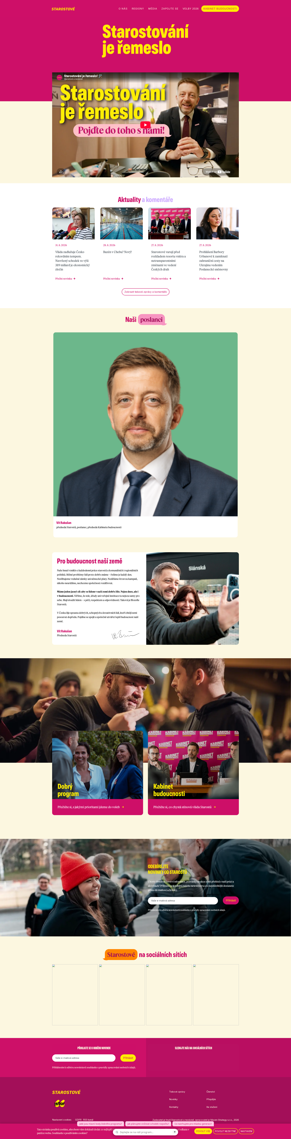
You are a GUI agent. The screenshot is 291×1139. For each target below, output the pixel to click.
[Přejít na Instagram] (221, 66)
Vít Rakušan (63, 522)
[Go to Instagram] (185, 1055)
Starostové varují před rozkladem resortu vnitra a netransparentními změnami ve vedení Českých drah (168, 260)
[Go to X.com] (193, 1055)
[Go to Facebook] (177, 1055)
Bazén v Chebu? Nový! (117, 252)
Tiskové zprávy (177, 1091)
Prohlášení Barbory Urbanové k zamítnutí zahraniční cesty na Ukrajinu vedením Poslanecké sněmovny (213, 260)
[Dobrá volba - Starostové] (63, 8)
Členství (210, 1091)
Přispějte (211, 1099)
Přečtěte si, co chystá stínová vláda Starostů (182, 807)
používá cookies (59, 1129)
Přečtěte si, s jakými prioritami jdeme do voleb (89, 807)
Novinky (173, 1099)
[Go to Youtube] (201, 1055)
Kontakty (173, 1107)
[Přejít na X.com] (229, 66)
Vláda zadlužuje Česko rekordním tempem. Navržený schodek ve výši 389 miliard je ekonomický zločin (72, 260)
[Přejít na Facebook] (213, 66)
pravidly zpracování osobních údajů (208, 910)
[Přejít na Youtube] (237, 66)
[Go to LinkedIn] (209, 1055)
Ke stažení (211, 1107)
